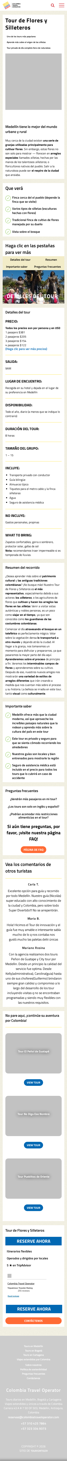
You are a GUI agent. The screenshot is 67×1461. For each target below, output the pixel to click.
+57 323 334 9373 (33, 1428)
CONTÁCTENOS (33, 1321)
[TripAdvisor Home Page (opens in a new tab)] (9, 1275)
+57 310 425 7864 (33, 1423)
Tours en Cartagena (33, 1355)
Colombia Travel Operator (21, 1283)
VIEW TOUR (33, 1082)
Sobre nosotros (33, 1365)
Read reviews (13, 1296)
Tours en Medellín (33, 1346)
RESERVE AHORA (39, 1241)
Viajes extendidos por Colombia (33, 1359)
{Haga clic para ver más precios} (26, 349)
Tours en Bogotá (33, 1350)
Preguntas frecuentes (33, 1373)
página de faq (33, 850)
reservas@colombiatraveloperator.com (33, 1417)
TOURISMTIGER (39, 1451)
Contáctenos (33, 1378)
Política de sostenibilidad (33, 1369)
